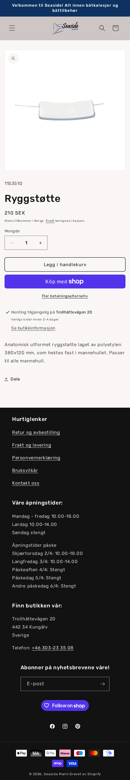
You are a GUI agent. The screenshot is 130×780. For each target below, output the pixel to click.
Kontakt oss (26, 483)
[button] (12, 28)
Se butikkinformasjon (33, 328)
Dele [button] (15, 379)
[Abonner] (102, 684)
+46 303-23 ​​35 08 (53, 648)
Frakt (50, 221)
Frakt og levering (31, 445)
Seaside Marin (56, 774)
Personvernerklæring (36, 457)
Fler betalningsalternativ (65, 296)
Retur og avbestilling (36, 432)
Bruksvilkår (25, 470)
